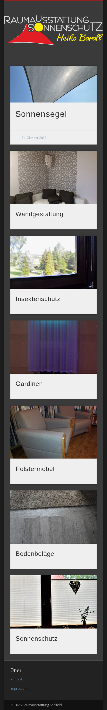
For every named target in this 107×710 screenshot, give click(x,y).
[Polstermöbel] (53, 432)
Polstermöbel (35, 468)
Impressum (18, 688)
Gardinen (29, 383)
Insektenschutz (38, 298)
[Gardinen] (53, 347)
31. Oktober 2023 (34, 137)
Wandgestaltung (39, 213)
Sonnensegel (41, 114)
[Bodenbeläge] (53, 517)
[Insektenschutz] (53, 262)
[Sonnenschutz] (53, 602)
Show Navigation (84, 53)
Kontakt (16, 679)
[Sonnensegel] (53, 84)
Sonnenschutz (37, 638)
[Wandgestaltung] (53, 177)
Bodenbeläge (35, 553)
